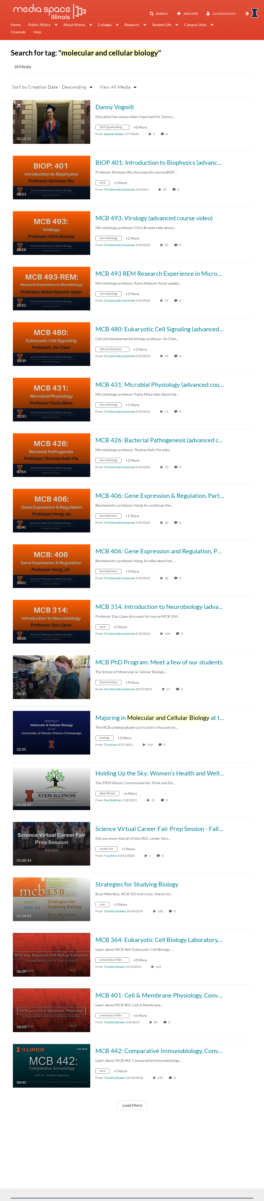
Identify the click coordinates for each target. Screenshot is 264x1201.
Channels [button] (18, 32)
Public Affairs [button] (39, 24)
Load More (132, 1105)
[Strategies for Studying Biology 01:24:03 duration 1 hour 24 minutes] (51, 899)
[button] (158, 13)
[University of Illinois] (255, 13)
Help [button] (37, 32)
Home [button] (16, 24)
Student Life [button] (161, 24)
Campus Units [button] (195, 24)
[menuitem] (19, 25)
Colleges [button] (105, 24)
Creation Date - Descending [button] (49, 87)
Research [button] (132, 24)
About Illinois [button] (74, 24)
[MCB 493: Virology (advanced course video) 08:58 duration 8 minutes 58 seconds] (51, 232)
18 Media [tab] (22, 66)
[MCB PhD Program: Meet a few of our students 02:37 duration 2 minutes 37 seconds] (51, 676)
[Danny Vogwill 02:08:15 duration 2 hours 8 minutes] (51, 121)
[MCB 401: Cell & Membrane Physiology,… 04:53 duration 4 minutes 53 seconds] (51, 1010)
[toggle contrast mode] (246, 13)
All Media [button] (115, 87)
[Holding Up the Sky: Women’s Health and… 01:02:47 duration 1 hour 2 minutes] (51, 788)
